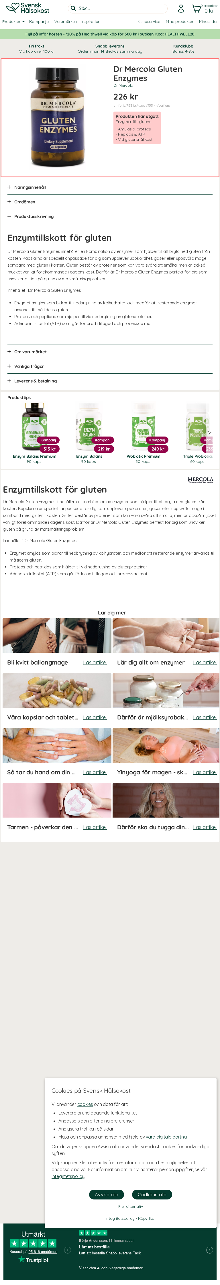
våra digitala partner (167, 1137)
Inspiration (90, 21)
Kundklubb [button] (183, 48)
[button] (203, 8)
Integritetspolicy (68, 1176)
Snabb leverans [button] (110, 48)
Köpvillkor (147, 1218)
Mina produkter (179, 21)
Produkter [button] (11, 21)
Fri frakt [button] (36, 48)
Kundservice (149, 21)
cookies (85, 1104)
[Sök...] (73, 8)
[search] (118, 8)
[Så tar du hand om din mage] (57, 755)
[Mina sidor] (179, 8)
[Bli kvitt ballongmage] (57, 645)
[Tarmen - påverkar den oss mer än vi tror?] (57, 810)
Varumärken (65, 21)
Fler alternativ (130, 1206)
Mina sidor (208, 21)
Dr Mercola (123, 85)
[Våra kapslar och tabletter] (57, 700)
